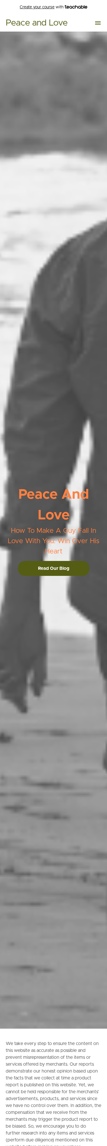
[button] (97, 23)
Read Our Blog (53, 568)
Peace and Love (37, 23)
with (42, 7)
